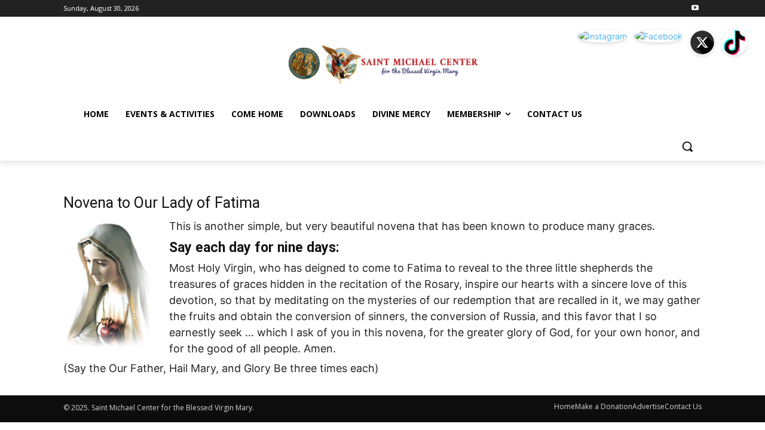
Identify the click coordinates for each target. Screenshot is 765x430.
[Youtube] (695, 9)
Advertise (648, 406)
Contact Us (683, 406)
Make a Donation (603, 406)
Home (564, 406)
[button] (687, 146)
